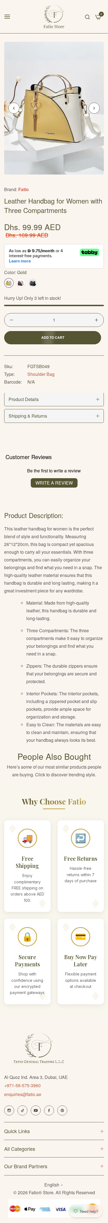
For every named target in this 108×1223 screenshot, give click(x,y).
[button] (94, 108)
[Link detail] (9, 1110)
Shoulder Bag (41, 374)
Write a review (54, 483)
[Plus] (96, 320)
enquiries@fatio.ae (22, 1094)
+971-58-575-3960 (22, 1085)
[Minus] (11, 320)
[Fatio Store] (54, 16)
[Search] (87, 16)
